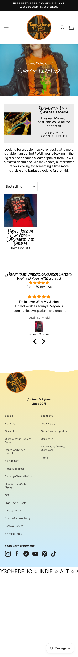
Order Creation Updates (54, 431)
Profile (44, 457)
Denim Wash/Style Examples (15, 451)
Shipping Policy (13, 533)
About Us (10, 423)
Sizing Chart (11, 460)
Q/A (7, 495)
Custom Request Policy (17, 518)
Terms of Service (14, 525)
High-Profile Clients (15, 502)
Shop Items (47, 415)
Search (9, 415)
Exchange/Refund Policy (18, 476)
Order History (48, 423)
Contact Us (11, 431)
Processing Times (14, 468)
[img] (39, 283)
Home (29, 63)
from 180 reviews (39, 287)
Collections (43, 63)
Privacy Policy (13, 510)
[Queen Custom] (39, 326)
